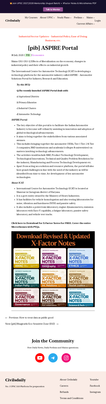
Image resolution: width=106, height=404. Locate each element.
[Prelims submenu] (83, 17)
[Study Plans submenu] (70, 17)
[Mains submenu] (94, 17)
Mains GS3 (16, 61)
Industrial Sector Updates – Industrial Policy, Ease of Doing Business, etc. (53, 38)
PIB (28, 55)
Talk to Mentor (53, 9)
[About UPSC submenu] (54, 17)
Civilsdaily (12, 20)
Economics (38, 55)
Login (98, 20)
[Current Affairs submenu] (94, 23)
